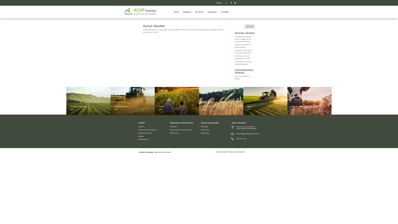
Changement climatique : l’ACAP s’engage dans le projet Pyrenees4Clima (243, 39)
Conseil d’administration (147, 130)
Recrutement (143, 139)
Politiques (204, 127)
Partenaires (205, 133)
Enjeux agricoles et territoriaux (181, 130)
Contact (219, 3)
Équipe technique (145, 133)
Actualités (173, 127)
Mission (141, 127)
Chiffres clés (174, 133)
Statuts (141, 136)
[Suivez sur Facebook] (231, 3)
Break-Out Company (147, 152)
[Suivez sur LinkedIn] (235, 3)
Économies (205, 130)
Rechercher (250, 26)
